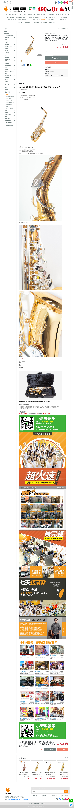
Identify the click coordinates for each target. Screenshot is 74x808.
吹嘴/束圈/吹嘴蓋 (9, 104)
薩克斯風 (7, 94)
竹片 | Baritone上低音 (10, 102)
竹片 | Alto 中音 (9, 98)
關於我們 (35, 795)
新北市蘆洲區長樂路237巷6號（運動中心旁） (18, 799)
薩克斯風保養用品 (9, 108)
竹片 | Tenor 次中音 (9, 100)
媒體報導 (44, 795)
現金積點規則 (64, 795)
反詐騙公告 (54, 795)
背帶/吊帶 (8, 106)
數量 (46, 51)
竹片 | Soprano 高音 (10, 96)
